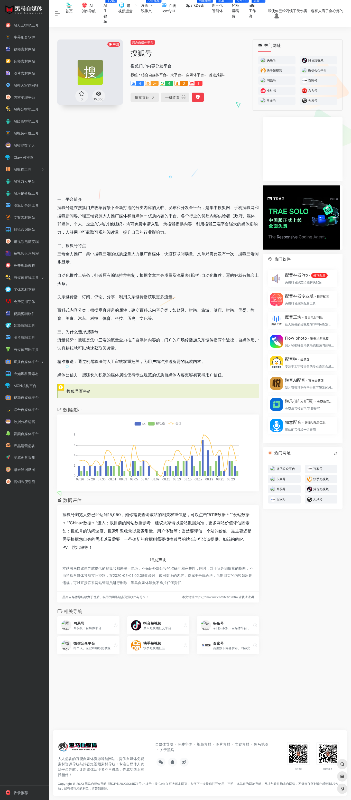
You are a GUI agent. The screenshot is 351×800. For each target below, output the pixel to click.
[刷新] (335, 453)
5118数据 (217, 514)
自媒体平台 (195, 75)
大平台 (175, 75)
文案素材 (242, 744)
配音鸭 (297, 359)
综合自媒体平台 (142, 42)
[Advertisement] (158, 153)
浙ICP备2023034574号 (125, 784)
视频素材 (204, 744)
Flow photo (307, 338)
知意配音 (305, 422)
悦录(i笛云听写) (309, 401)
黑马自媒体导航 (95, 784)
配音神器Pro (305, 275)
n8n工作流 (255, 9)
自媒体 (137, 215)
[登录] (276, 16)
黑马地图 (261, 744)
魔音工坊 (304, 317)
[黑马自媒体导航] (78, 748)
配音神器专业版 (307, 296)
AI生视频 (109, 12)
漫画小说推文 (149, 6)
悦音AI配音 (304, 380)
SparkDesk (197, 3)
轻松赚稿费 (238, 9)
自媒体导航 (164, 744)
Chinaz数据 (80, 522)
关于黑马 (167, 749)
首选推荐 (216, 75)
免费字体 (185, 744)
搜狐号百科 (77, 391)
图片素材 (223, 744)
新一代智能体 (219, 6)
